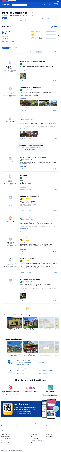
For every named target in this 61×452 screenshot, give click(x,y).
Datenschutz (34, 430)
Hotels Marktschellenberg (22, 372)
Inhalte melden (4, 444)
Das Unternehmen (50, 425)
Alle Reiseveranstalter (5, 442)
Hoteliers (18, 425)
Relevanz (39, 51)
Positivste (56, 51)
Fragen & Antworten (5, 430)
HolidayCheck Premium (6, 438)
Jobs (47, 432)
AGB (32, 436)
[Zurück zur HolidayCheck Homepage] (6, 5)
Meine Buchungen (4, 425)
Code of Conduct (19, 432)
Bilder (21, 20)
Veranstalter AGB (34, 425)
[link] (37, 4)
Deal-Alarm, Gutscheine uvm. (7, 432)
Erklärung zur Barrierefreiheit (37, 440)
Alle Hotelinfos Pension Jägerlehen (24, 362)
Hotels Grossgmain (20, 373)
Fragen (27, 20)
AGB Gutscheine (34, 438)
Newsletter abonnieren (5, 434)
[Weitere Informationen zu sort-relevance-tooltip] (35, 52)
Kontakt (47, 1)
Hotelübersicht (6, 20)
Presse (47, 430)
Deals (3, 1)
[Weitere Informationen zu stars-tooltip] (32, 12)
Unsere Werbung (49, 427)
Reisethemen (49, 434)
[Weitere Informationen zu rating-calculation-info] (15, 41)
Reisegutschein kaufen (5, 436)
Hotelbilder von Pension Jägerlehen (24, 364)
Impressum (33, 444)
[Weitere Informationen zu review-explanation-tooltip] (19, 18)
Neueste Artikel (49, 436)
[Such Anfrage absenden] (25, 5)
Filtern (6, 47)
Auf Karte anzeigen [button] (29, 15)
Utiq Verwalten (34, 434)
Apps (2, 440)
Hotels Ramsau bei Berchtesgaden (45, 370)
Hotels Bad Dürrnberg (42, 373)
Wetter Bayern (41, 362)
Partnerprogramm (20, 430)
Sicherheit (33, 442)
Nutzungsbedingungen (36, 427)
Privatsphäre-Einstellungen (37, 432)
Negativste (50, 51)
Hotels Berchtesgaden (21, 370)
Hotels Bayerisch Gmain (43, 372)
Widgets (18, 427)
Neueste (44, 51)
